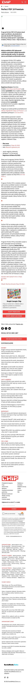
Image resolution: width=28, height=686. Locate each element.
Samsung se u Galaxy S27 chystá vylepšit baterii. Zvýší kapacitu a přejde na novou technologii (12, 374)
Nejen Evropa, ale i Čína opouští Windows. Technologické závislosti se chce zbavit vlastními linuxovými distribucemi (13, 587)
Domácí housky (15, 563)
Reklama (4, 488)
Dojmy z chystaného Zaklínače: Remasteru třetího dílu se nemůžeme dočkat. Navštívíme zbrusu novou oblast (13, 593)
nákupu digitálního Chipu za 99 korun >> (13, 110)
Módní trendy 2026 (14, 551)
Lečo (21, 561)
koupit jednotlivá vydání (14, 316)
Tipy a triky (4, 441)
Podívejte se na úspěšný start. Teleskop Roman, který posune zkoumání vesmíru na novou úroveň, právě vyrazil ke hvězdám (14, 605)
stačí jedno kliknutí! (15, 45)
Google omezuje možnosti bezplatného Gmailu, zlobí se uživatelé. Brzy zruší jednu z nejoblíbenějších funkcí (14, 351)
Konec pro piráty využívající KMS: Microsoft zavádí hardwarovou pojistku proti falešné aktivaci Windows (12, 436)
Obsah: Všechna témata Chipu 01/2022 (13, 284)
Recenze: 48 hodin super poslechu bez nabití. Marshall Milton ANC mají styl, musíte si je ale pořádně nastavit (13, 383)
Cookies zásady (6, 499)
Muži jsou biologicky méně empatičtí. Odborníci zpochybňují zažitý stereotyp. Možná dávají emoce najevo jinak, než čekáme (14, 652)
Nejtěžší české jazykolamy (12, 547)
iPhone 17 (22, 576)
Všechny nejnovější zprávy (14, 339)
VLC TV (3, 577)
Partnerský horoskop (16, 546)
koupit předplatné (14, 311)
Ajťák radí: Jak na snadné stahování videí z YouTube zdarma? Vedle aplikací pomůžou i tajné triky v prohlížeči (12, 464)
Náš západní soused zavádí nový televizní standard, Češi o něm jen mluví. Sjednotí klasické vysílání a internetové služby (12, 368)
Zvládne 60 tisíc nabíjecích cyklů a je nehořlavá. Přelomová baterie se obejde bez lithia (13, 617)
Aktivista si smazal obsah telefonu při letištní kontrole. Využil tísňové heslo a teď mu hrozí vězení (13, 425)
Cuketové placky (14, 560)
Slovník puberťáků (6, 546)
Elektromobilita (14, 576)
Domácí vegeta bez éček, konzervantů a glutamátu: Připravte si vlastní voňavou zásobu (14, 642)
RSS (18, 492)
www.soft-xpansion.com (13, 147)
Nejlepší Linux (21, 577)
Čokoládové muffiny (13, 557)
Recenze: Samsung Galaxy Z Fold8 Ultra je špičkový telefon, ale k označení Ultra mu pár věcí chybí (13, 389)
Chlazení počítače (17, 568)
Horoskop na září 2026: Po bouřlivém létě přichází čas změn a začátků (13, 647)
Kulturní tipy (9, 549)
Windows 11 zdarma (15, 572)
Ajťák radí (15, 549)
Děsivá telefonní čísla (17, 544)
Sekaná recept (10, 561)
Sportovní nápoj (19, 558)
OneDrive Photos (13, 571)
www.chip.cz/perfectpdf (13, 89)
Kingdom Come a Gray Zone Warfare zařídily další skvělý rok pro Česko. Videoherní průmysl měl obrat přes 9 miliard (14, 599)
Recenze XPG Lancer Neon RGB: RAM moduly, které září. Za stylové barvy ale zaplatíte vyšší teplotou (13, 611)
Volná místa (5, 486)
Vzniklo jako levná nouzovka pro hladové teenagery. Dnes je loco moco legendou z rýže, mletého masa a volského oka (13, 632)
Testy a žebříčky (6, 379)
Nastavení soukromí (7, 494)
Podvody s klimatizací (12, 577)
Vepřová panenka (17, 555)
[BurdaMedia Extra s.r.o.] (10, 478)
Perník (17, 561)
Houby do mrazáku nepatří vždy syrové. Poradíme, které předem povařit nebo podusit (14, 637)
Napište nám (19, 324)
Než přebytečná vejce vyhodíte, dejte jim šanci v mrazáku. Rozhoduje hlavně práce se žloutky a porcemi (13, 626)
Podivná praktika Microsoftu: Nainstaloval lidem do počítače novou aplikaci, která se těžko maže (12, 362)
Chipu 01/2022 (15, 145)
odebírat (14, 509)
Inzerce (19, 490)
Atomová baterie (10, 574)
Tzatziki (4, 561)
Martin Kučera (5, 12)
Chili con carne (10, 558)
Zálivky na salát (5, 560)
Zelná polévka (22, 560)
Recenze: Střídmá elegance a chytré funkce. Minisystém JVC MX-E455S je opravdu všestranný (13, 406)
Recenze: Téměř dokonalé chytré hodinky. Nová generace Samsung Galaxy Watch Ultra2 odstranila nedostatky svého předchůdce (14, 395)
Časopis (6, 6)
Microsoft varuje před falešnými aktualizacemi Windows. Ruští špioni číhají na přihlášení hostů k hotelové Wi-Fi (14, 414)
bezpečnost (5, 411)
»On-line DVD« (19, 112)
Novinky (3, 348)
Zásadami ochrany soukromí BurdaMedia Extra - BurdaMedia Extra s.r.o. (13, 523)
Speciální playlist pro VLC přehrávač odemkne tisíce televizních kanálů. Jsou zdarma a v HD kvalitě (13, 458)
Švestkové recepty (6, 563)
